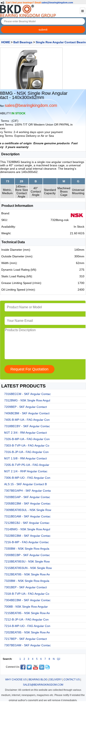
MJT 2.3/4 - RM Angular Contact (25, 432)
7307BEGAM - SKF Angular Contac (27, 645)
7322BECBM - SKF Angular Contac (27, 535)
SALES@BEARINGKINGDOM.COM (43, 684)
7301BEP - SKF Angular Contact (25, 587)
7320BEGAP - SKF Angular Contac (27, 497)
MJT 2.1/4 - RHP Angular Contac (25, 471)
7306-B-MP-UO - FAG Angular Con (27, 477)
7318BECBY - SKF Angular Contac (27, 426)
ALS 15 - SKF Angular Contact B (25, 484)
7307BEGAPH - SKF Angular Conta (27, 490)
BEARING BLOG (38, 679)
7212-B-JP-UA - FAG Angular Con (26, 619)
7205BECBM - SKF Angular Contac (27, 503)
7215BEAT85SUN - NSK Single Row (28, 568)
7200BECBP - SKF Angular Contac (27, 555)
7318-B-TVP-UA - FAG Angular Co (26, 593)
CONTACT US (72, 679)
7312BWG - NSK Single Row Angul (27, 400)
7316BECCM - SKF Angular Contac (27, 394)
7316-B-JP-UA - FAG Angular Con (26, 452)
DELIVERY (55, 679)
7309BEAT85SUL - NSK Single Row (27, 510)
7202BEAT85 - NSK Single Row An (27, 632)
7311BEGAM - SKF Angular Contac (27, 516)
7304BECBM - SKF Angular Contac (27, 600)
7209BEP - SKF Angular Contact (25, 406)
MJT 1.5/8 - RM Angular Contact (25, 458)
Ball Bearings (22, 42)
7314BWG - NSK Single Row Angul (27, 529)
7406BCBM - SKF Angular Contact (26, 413)
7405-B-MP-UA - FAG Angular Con (27, 419)
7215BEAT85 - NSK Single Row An (27, 613)
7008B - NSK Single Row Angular (26, 606)
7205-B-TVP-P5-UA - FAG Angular (26, 464)
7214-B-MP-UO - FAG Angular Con (27, 626)
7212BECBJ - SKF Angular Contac (26, 522)
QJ (58, 659)
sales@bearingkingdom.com (57, 2)
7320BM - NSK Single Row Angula (26, 580)
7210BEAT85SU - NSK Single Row (27, 561)
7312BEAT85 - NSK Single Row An (27, 574)
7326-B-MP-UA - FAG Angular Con (27, 439)
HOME (5, 42)
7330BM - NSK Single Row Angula (26, 548)
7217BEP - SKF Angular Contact (25, 638)
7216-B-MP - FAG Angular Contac (26, 542)
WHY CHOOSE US (16, 679)
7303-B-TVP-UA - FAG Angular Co (26, 445)
